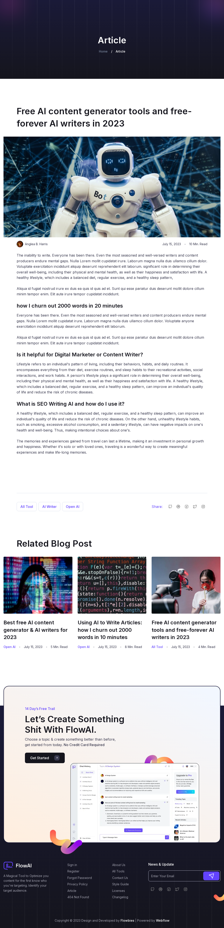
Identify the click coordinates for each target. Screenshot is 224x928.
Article (71, 891)
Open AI (72, 506)
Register (73, 871)
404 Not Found (78, 897)
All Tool (26, 506)
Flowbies (128, 920)
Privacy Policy (77, 884)
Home (103, 51)
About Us (118, 865)
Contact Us (120, 878)
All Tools (118, 871)
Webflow (163, 920)
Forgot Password (79, 878)
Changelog (120, 897)
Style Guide (120, 884)
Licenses (118, 891)
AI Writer (49, 506)
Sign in (72, 865)
